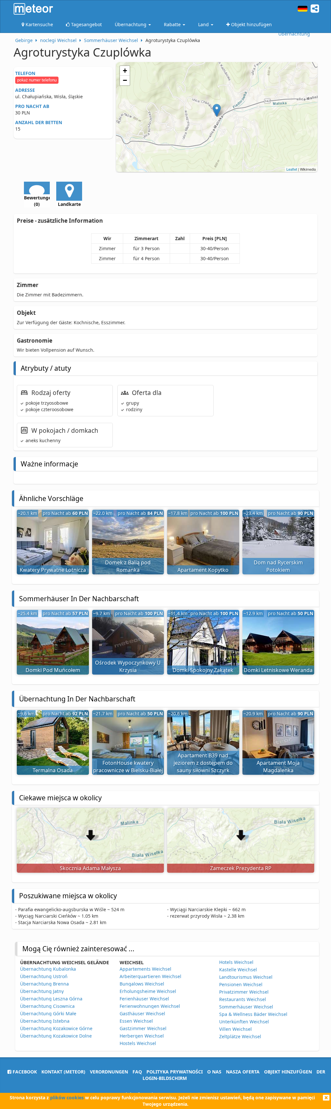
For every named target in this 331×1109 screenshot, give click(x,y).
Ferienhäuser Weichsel (144, 999)
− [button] (125, 80)
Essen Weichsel (136, 1021)
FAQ (137, 1072)
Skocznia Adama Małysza (90, 868)
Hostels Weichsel (138, 1043)
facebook (24, 1072)
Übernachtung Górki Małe (48, 1013)
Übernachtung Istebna (44, 1021)
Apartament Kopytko (203, 569)
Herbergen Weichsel (142, 1036)
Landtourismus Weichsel (245, 977)
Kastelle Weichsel (238, 969)
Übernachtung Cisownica (47, 1006)
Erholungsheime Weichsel (148, 991)
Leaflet (291, 169)
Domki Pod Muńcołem (53, 670)
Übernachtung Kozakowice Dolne (56, 1036)
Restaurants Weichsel (242, 999)
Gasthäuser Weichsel (142, 1013)
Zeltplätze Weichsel (240, 1036)
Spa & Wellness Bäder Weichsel (253, 1014)
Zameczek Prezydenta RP (241, 868)
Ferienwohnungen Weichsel (150, 1006)
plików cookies (67, 1097)
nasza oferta (243, 1072)
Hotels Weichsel (236, 962)
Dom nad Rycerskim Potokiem (278, 566)
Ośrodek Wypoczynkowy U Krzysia (128, 666)
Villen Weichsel (235, 1029)
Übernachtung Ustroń (44, 976)
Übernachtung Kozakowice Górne (56, 1028)
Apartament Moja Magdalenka (278, 766)
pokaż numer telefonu (37, 80)
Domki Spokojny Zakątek (203, 670)
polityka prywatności (174, 1072)
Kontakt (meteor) (63, 1072)
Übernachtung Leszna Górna (51, 999)
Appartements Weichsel (145, 969)
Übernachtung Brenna (44, 984)
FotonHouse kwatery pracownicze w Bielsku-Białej (128, 766)
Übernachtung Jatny (42, 991)
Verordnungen (109, 1072)
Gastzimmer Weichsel (143, 1028)
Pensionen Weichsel (240, 984)
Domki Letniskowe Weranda (278, 670)
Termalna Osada (53, 770)
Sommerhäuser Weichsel (246, 1007)
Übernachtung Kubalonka (48, 969)
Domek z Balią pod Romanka (128, 566)
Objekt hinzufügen (288, 1072)
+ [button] (125, 71)
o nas (214, 1072)
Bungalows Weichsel (142, 984)
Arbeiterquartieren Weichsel (150, 976)
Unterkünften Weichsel (244, 1021)
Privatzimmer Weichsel (244, 992)
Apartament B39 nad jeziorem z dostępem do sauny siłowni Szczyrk (203, 763)
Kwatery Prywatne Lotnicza (53, 569)
